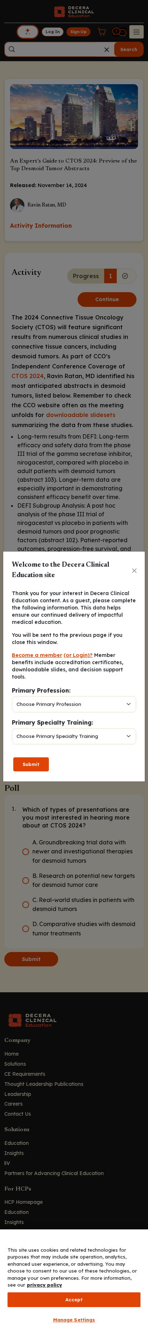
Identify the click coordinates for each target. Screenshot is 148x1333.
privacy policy (44, 1285)
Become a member (37, 655)
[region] (74, 1281)
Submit (31, 764)
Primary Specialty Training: (52, 722)
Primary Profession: (41, 690)
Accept (74, 1299)
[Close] (134, 571)
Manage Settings (74, 1320)
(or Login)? (78, 655)
